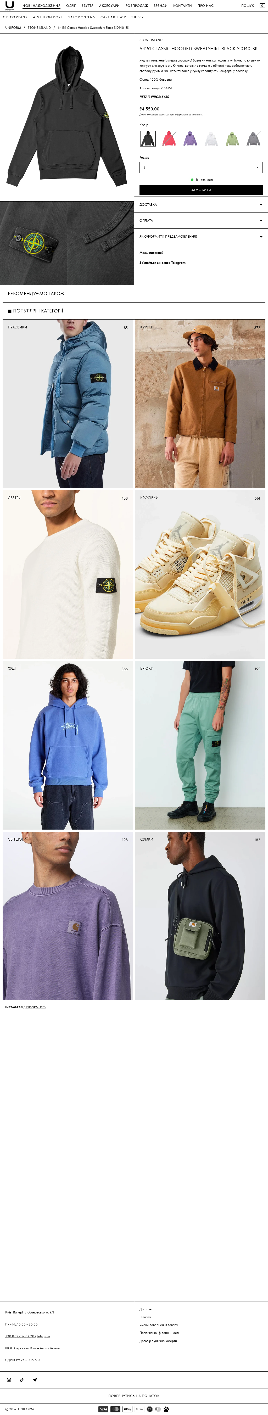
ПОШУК (247, 6)
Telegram (43, 1336)
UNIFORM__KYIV (35, 1007)
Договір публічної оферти (158, 1341)
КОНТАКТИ (182, 6)
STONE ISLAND (39, 28)
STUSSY (137, 17)
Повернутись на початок (134, 1396)
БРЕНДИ (161, 6)
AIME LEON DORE (48, 17)
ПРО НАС (206, 6)
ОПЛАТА (146, 220)
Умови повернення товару (158, 1325)
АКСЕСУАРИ (109, 6)
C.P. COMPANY (15, 17)
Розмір (144, 157)
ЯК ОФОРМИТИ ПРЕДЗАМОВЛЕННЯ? (168, 236)
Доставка (145, 114)
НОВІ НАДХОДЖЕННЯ (41, 6)
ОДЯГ (71, 6)
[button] (148, 138)
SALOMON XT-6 (81, 17)
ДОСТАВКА (148, 204)
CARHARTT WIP (113, 17)
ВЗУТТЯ (87, 6)
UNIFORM (13, 28)
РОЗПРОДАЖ (137, 6)
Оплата (145, 1317)
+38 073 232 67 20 (20, 1336)
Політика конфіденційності (159, 1333)
